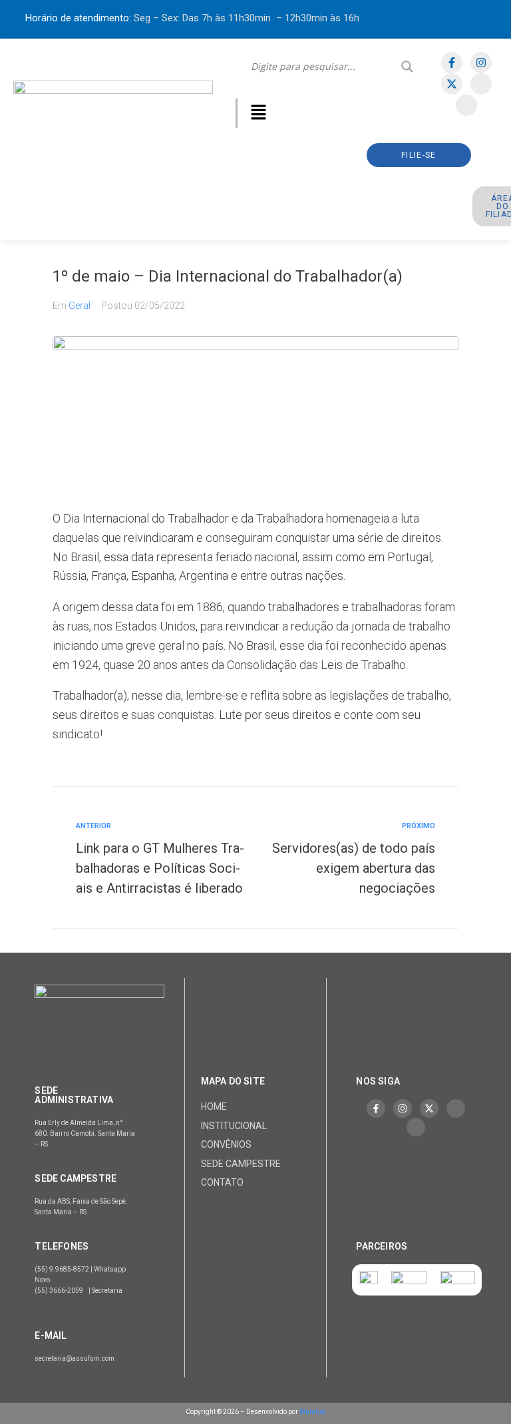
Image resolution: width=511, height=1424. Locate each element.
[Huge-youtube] (466, 105)
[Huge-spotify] (481, 84)
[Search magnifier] (407, 66)
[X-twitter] (451, 84)
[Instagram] (481, 62)
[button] (258, 113)
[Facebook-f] (451, 62)
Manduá (312, 1411)
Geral (79, 305)
